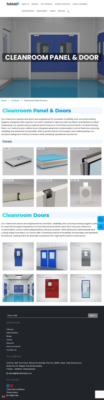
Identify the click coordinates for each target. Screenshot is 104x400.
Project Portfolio (62, 4)
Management (42, 11)
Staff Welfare (12, 333)
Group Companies (80, 4)
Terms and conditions (15, 389)
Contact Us (11, 350)
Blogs (9, 336)
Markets (34, 4)
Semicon (61, 11)
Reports (10, 343)
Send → (93, 315)
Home (3, 100)
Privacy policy (12, 392)
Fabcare (10, 329)
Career (9, 339)
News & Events (13, 346)
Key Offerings (46, 4)
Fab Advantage (28, 11)
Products (15, 100)
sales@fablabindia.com (20, 373)
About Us (25, 4)
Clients (53, 11)
